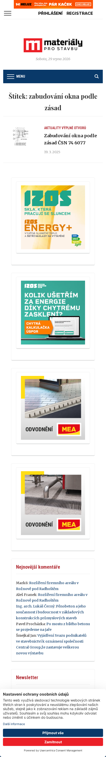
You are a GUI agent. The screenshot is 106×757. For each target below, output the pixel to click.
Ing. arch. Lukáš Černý (35, 606)
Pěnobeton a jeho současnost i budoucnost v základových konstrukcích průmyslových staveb (51, 612)
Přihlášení (50, 13)
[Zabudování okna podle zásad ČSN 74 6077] (20, 136)
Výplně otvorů (74, 128)
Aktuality (52, 128)
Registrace (80, 13)
